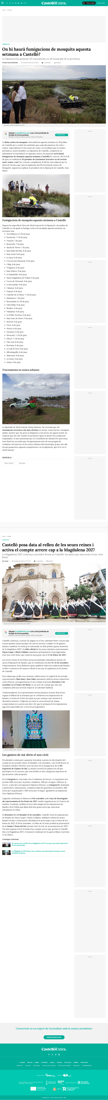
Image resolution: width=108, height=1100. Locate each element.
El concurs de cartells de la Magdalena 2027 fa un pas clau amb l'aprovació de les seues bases (40, 844)
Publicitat (76, 1065)
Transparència (87, 1065)
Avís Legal (36, 1065)
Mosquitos (22, 463)
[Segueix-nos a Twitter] (12, 3)
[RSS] (18, 3)
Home (3, 10)
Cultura (52, 1062)
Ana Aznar (5, 561)
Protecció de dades (48, 1065)
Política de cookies (64, 1065)
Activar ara (60, 135)
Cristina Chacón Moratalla (10, 62)
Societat (59, 1062)
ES (25, 3)
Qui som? (28, 1065)
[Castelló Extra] (54, 1051)
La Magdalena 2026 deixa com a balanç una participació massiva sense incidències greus (38, 852)
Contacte (19, 1065)
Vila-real (29, 1062)
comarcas (6, 44)
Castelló (5, 540)
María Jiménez (9, 463)
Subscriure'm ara (54, 1037)
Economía (44, 1062)
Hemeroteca (84, 1062)
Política (76, 1062)
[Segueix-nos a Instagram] (15, 3)
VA (21, 3)
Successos (67, 1062)
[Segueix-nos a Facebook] (10, 3)
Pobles (37, 1062)
